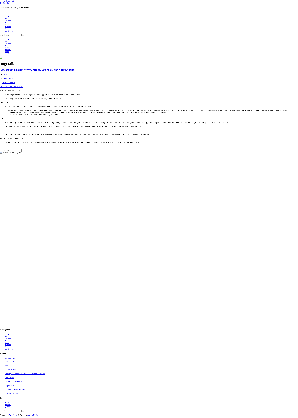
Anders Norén (32, 415)
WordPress (13, 415)
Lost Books (9, 31)
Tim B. (5, 75)
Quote (4, 83)
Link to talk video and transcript (11, 87)
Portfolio (8, 27)
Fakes (7, 25)
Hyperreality (9, 20)
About (7, 29)
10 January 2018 (9, 79)
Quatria (7, 407)
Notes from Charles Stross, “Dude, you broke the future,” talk (37, 69)
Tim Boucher (5, 3)
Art (6, 23)
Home (7, 16)
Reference (11, 83)
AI (6, 18)
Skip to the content (7, 1)
